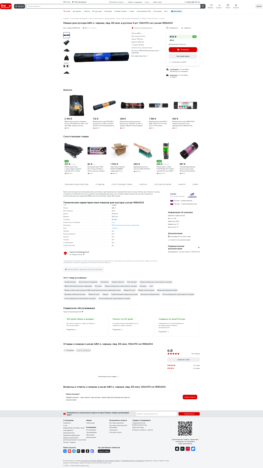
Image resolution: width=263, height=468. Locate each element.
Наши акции (90, 423)
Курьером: (174, 75)
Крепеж (87, 11)
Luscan (173, 194)
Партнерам (90, 435)
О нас (65, 425)
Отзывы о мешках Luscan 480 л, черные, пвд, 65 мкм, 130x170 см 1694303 (108, 344)
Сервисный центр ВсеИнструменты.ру (139, 424)
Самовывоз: (174, 69)
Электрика (108, 11)
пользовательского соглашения (132, 461)
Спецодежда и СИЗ (144, 11)
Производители (68, 433)
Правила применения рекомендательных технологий (74, 439)
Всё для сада (97, 11)
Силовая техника (120, 11)
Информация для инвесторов (74, 428)
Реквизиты (67, 423)
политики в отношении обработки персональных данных (100, 461)
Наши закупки (91, 437)
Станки (131, 11)
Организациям (91, 432)
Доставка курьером (116, 423)
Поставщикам (91, 430)
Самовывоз (113, 430)
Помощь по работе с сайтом (142, 430)
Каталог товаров (69, 442)
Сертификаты (68, 430)
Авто (166, 11)
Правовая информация (71, 435)
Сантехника (157, 11)
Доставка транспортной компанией (118, 426)
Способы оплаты (115, 432)
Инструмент (77, 11)
